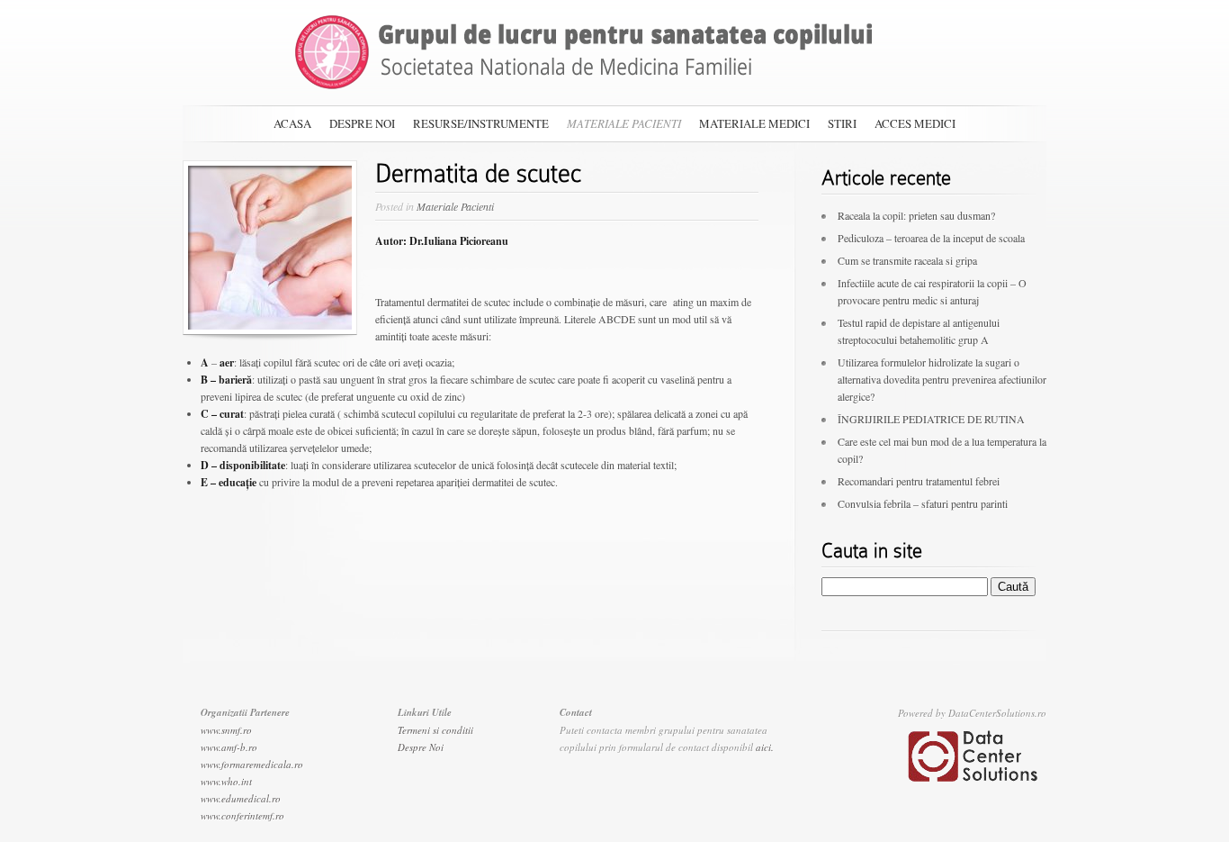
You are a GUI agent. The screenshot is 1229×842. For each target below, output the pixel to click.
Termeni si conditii (435, 730)
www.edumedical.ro (241, 798)
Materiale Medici (754, 123)
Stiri (842, 123)
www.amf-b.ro (229, 747)
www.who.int (226, 781)
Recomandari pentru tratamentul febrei (919, 481)
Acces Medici (915, 123)
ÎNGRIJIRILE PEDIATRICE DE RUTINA (931, 419)
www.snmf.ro (226, 730)
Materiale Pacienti (624, 123)
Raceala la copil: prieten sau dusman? (916, 215)
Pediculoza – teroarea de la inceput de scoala (931, 238)
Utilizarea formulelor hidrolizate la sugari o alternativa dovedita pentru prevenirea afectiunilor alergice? (942, 379)
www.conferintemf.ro (242, 815)
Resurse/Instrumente (481, 123)
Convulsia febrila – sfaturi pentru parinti (923, 503)
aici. (765, 747)
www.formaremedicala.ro (252, 764)
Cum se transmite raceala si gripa (907, 260)
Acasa (292, 123)
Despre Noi (362, 123)
